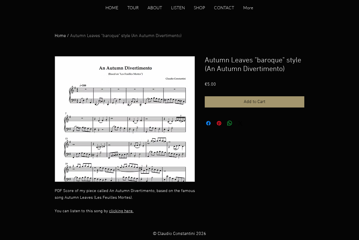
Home (60, 36)
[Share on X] (240, 123)
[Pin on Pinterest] (219, 123)
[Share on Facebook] (208, 123)
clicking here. (121, 211)
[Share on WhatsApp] (229, 123)
